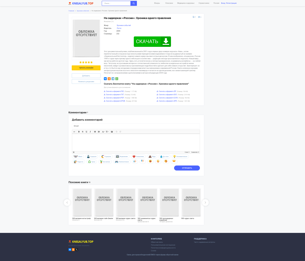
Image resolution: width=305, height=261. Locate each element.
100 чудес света (187, 218)
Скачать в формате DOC (174, 94)
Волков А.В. (98, 220)
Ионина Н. (76, 220)
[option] (81, 204)
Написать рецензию (86, 82)
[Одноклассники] (109, 78)
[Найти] (133, 3)
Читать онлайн (86, 68)
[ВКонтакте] (105, 78)
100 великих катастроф (81, 218)
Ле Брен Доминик (166, 222)
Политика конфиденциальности (163, 248)
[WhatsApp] (116, 78)
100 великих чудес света (125, 218)
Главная (71, 11)
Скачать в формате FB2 (121, 91)
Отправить (187, 168)
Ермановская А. (143, 222)
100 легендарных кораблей (166, 219)
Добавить (86, 76)
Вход (223, 3)
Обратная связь (157, 242)
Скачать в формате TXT (120, 94)
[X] (76, 249)
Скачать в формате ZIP (173, 91)
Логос (119, 28)
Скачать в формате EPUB (121, 101)
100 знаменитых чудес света (147, 219)
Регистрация (231, 3)
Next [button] (205, 202)
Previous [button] (67, 202)
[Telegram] (113, 78)
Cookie (153, 251)
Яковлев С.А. (109, 21)
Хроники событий (83, 11)
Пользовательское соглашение (163, 245)
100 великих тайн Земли (103, 218)
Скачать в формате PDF (121, 98)
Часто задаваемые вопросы (204, 242)
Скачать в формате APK (174, 101)
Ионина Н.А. (120, 220)
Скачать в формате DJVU (173, 98)
